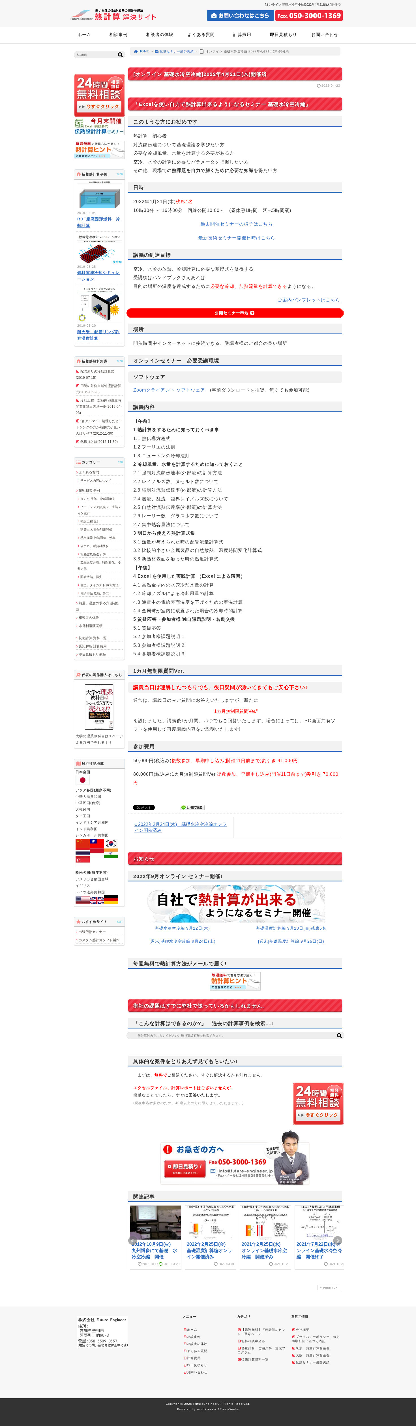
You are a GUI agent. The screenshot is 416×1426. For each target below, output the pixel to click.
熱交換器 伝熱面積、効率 (97, 537)
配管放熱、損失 (91, 577)
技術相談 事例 (89, 490)
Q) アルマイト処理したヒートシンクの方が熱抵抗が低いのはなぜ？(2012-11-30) (99, 427)
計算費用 (242, 34)
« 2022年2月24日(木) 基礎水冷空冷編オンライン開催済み (180, 827)
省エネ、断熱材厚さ (94, 546)
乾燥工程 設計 (90, 521)
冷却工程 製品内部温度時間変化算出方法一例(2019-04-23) (99, 406)
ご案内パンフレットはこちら (309, 299)
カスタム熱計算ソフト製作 (99, 940)
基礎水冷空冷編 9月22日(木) (182, 928)
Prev (132, 1240)
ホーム (84, 34)
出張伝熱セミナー (92, 932)
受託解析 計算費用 (93, 646)
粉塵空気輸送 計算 (93, 554)
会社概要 (302, 1329)
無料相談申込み (253, 1341)
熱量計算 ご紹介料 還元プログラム (261, 1350)
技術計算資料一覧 (255, 1359)
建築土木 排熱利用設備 (96, 529)
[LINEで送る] (192, 807)
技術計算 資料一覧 (93, 638)
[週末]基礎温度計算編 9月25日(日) (291, 941)
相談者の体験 (159, 34)
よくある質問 (201, 34)
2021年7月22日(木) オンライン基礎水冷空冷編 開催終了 (319, 1250)
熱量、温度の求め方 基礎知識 (98, 606)
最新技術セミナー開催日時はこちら (236, 237)
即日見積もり (283, 34)
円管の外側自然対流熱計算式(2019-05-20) (98, 389)
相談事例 (119, 34)
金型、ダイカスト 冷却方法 (99, 585)
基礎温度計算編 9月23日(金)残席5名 (291, 928)
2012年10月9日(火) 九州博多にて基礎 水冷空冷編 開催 (154, 1250)
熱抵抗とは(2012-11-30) (99, 442)
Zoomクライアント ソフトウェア (169, 390)
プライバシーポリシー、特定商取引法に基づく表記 (316, 1339)
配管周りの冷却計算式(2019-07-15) (95, 374)
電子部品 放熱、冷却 (94, 593)
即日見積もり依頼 (92, 654)
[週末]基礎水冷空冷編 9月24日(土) (182, 941)
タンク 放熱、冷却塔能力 (97, 498)
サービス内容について (95, 480)
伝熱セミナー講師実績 (177, 51)
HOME (144, 51)
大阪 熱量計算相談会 (313, 1355)
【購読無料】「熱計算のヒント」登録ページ (261, 1332)
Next (337, 1240)
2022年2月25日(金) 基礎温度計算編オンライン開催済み (209, 1250)
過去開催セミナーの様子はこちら (237, 224)
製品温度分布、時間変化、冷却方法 (99, 565)
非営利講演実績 (90, 626)
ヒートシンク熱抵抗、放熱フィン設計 (99, 510)
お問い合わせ (324, 34)
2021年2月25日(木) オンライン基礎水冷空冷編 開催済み (264, 1250)
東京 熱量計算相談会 (313, 1348)
